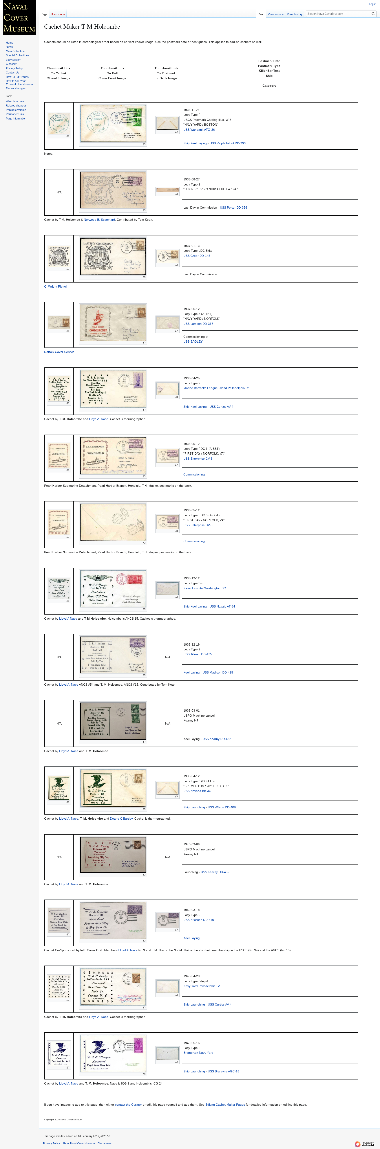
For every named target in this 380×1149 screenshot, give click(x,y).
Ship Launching (194, 807)
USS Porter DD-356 (233, 207)
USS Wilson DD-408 (222, 807)
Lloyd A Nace (68, 618)
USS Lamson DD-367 (198, 323)
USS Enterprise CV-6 (197, 458)
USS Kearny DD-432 (217, 739)
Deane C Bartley (121, 818)
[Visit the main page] (19, 17)
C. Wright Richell (55, 286)
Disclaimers (104, 1143)
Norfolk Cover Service (59, 352)
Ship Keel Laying (195, 143)
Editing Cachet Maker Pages (225, 1104)
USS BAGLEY (193, 341)
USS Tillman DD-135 (197, 654)
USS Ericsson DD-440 (198, 919)
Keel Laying (191, 672)
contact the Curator (128, 1104)
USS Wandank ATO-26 (199, 129)
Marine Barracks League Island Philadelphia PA (216, 388)
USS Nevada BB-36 (197, 791)
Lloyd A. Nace (98, 419)
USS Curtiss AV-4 (221, 406)
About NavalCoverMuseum (78, 1143)
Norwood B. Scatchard (99, 219)
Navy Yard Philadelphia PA (201, 986)
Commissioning (194, 474)
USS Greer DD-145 (196, 255)
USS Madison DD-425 (218, 672)
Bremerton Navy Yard (198, 1052)
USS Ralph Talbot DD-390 (228, 143)
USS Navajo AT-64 (222, 606)
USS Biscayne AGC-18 (223, 1071)
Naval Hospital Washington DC (204, 588)
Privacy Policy (51, 1143)
